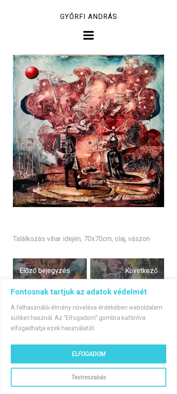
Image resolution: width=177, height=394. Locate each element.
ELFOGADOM (89, 354)
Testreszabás (88, 377)
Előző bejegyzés (44, 271)
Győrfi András (88, 16)
